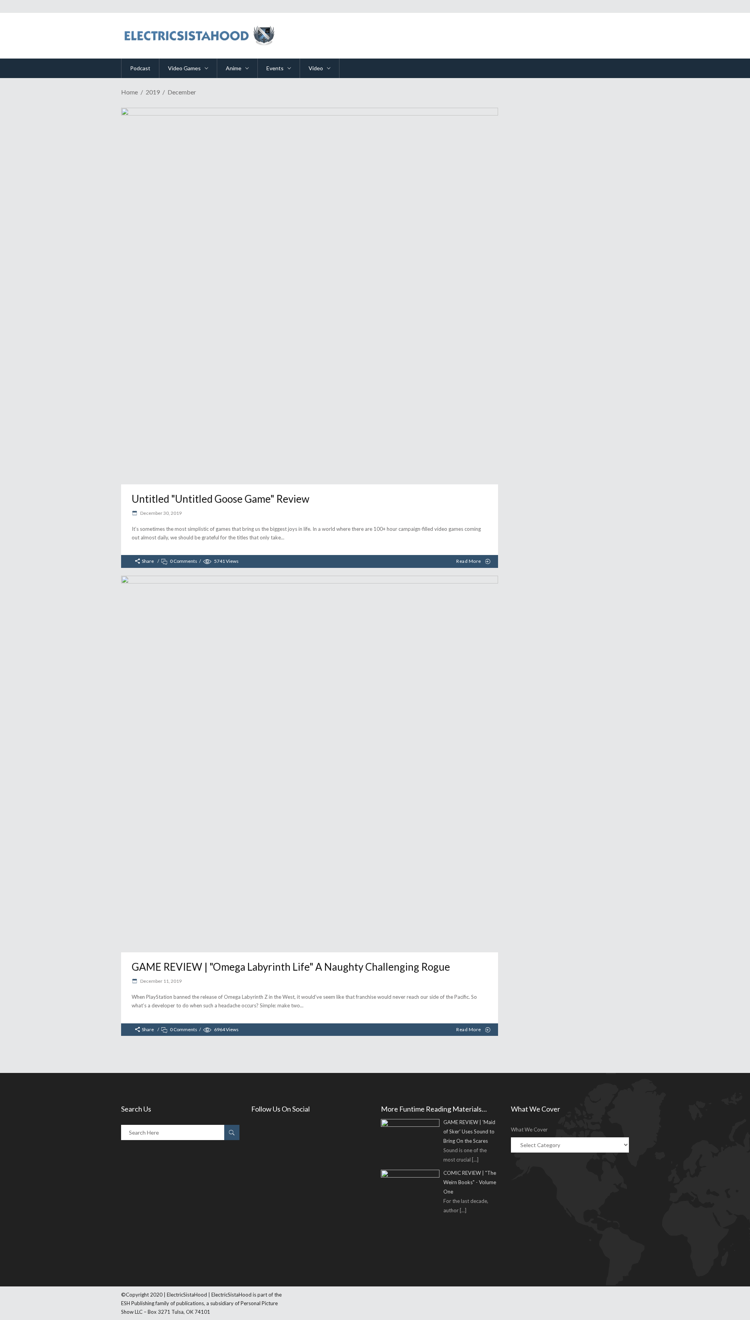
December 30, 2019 (160, 513)
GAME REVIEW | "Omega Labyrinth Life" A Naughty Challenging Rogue (291, 967)
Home (129, 92)
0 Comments (183, 561)
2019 (153, 92)
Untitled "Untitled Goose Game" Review (220, 499)
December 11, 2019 (160, 981)
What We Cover (529, 1129)
